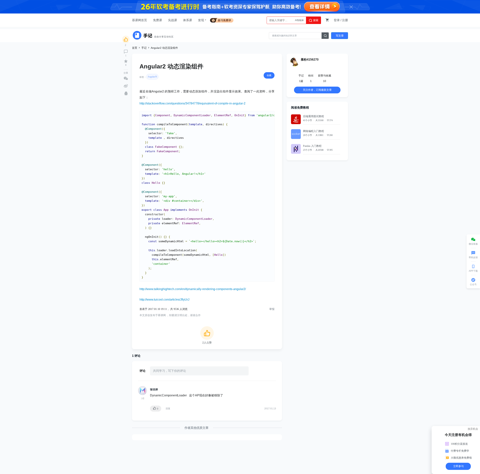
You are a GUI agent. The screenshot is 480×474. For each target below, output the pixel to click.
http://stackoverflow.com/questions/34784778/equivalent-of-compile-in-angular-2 (192, 103)
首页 (134, 47)
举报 (271, 309)
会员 (223, 20)
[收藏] (126, 61)
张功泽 (154, 389)
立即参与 (458, 466)
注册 (345, 20)
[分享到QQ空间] (126, 93)
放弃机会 (473, 428)
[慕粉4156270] (294, 61)
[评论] (126, 51)
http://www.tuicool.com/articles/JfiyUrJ (164, 299)
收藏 (269, 75)
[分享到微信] (126, 78)
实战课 (172, 20)
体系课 (187, 20)
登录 (337, 20)
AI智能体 (299, 20)
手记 (144, 47)
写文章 (340, 35)
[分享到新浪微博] (126, 86)
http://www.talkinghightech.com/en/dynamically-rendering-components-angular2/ (193, 289)
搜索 (315, 20)
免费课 (157, 20)
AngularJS (152, 76)
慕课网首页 (139, 20)
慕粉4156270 (310, 59)
